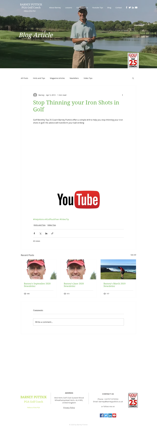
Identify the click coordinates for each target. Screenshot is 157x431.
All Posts (24, 78)
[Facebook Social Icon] (102, 415)
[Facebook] (126, 7)
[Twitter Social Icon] (106, 415)
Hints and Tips (39, 78)
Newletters (74, 78)
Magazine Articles (57, 78)
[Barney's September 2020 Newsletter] (38, 269)
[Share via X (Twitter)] (40, 233)
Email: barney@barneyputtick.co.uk (108, 401)
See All (133, 255)
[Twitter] (129, 7)
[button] (133, 78)
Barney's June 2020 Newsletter (74, 284)
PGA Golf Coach (33, 401)
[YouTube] (136, 7)
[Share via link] (52, 233)
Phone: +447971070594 (108, 399)
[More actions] (122, 94)
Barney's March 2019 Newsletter (114, 284)
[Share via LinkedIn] (46, 233)
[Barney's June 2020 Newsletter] (78, 269)
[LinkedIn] (132, 7)
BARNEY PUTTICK (33, 397)
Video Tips (88, 78)
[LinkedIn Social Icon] (110, 415)
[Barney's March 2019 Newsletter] (118, 269)
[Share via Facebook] (34, 233)
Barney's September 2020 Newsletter (37, 284)
